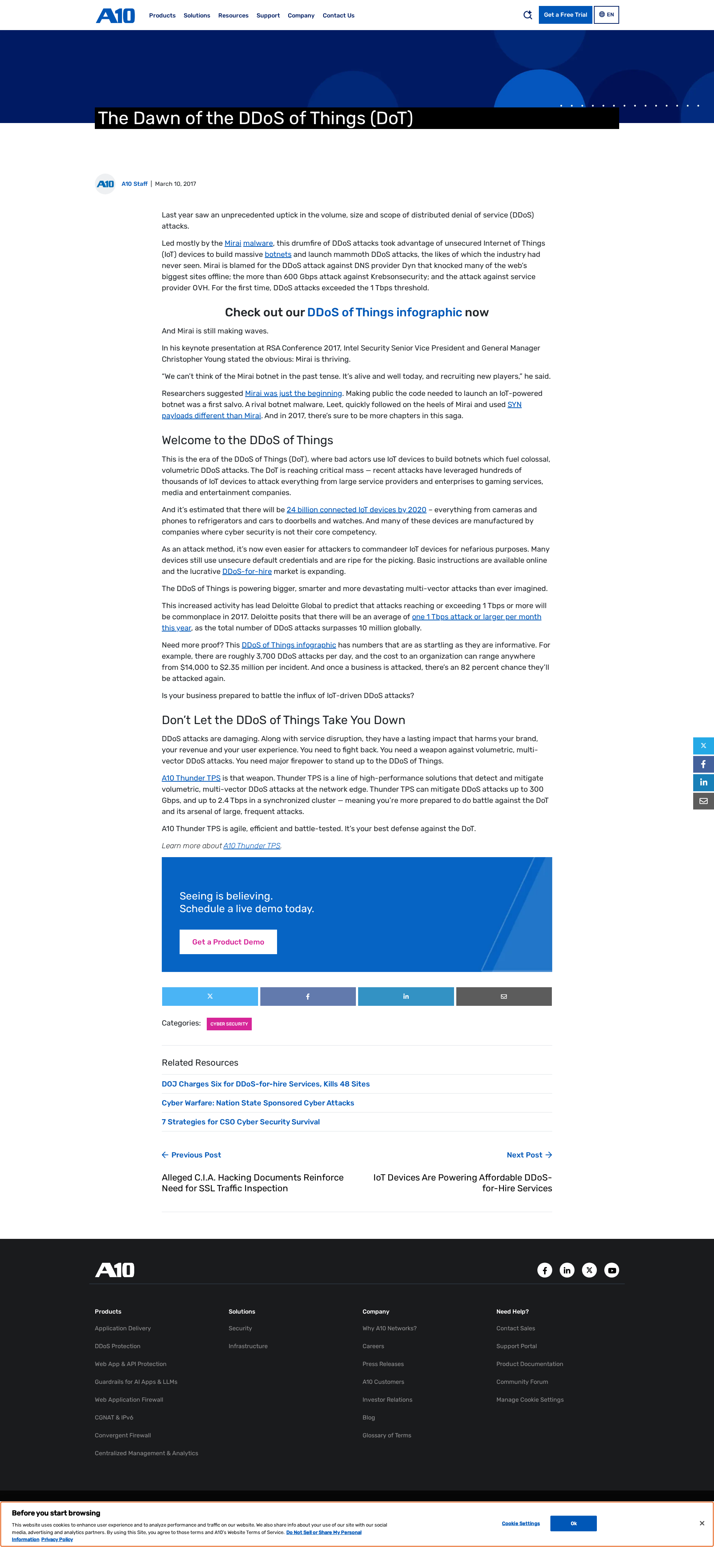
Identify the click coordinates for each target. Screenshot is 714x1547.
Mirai (233, 243)
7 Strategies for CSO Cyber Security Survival (241, 1121)
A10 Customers (383, 1381)
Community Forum (522, 1381)
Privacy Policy (57, 1539)
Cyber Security (229, 1024)
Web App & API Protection (131, 1363)
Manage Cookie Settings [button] (530, 1399)
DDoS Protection (118, 1346)
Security (240, 1328)
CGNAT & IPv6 (114, 1417)
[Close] (702, 1523)
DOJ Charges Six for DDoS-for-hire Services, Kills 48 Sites (266, 1083)
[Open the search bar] (527, 14)
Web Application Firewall (129, 1399)
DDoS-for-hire (247, 571)
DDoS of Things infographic (384, 312)
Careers (373, 1346)
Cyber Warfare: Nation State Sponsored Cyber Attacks (258, 1102)
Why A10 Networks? (390, 1328)
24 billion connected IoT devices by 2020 (357, 509)
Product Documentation (529, 1363)
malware (258, 243)
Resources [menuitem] (233, 15)
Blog (369, 1417)
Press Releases (383, 1363)
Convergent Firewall (123, 1435)
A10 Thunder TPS (191, 778)
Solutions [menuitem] (197, 15)
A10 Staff (135, 183)
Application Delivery (123, 1328)
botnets (278, 254)
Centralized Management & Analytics (146, 1453)
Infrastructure (248, 1346)
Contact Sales (515, 1328)
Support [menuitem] (268, 15)
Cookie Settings (521, 1523)
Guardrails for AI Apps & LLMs (136, 1381)
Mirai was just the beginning (293, 393)
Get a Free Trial (565, 14)
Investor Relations (387, 1399)
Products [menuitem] (162, 15)
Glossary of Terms (387, 1435)
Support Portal (516, 1346)
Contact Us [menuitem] (339, 15)
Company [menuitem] (301, 15)
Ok (574, 1523)
